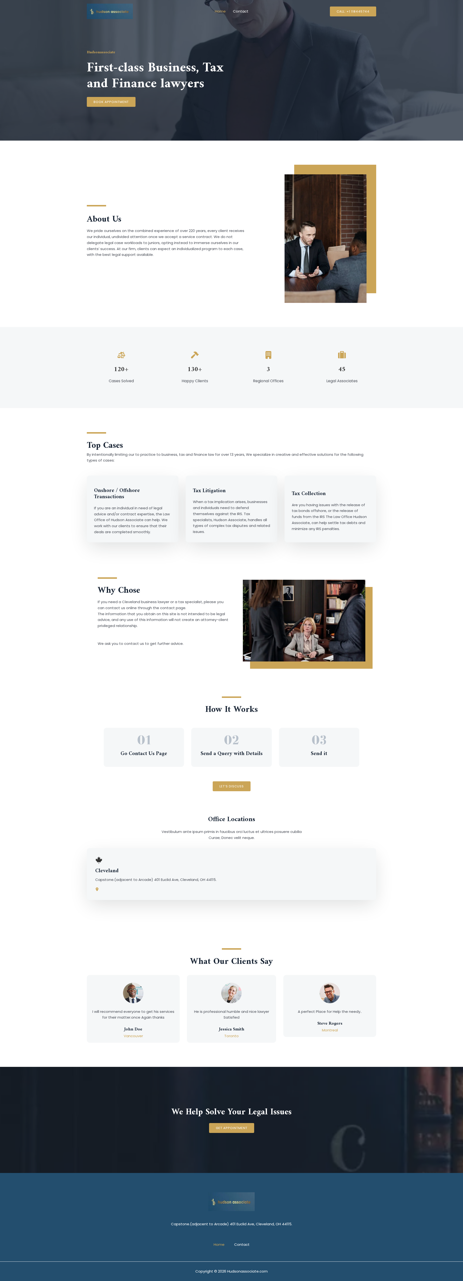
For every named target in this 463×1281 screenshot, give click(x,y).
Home (220, 11)
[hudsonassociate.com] (110, 11)
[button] (353, 11)
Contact (240, 11)
